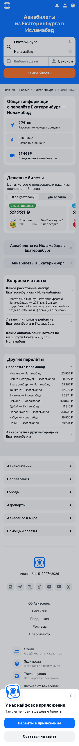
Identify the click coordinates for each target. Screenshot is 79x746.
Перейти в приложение (39, 723)
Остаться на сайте (39, 736)
